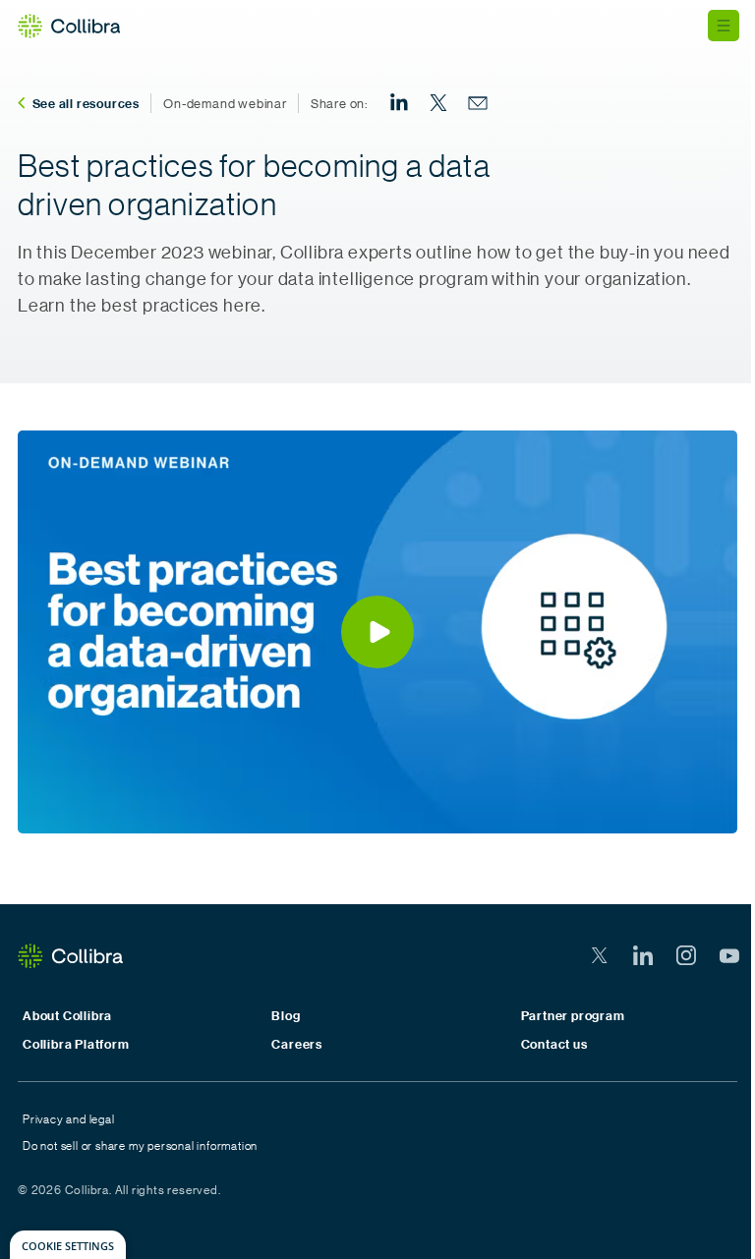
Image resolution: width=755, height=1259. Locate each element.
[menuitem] (399, 103)
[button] (377, 631)
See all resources (86, 103)
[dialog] (68, 1244)
